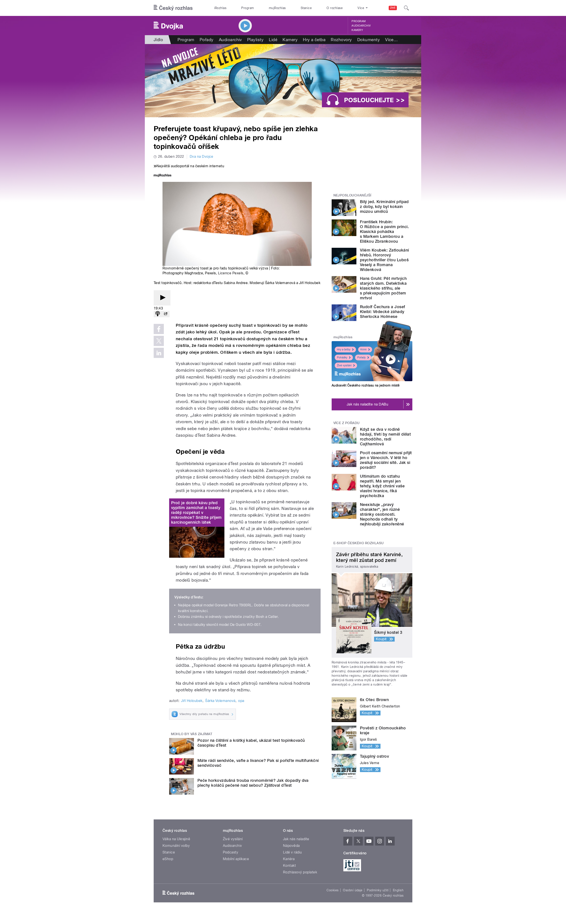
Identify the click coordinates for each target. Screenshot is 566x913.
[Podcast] (158, 314)
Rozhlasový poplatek (300, 872)
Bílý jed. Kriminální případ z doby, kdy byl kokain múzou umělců (384, 206)
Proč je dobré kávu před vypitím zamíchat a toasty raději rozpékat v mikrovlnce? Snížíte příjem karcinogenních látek (196, 512)
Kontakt (289, 865)
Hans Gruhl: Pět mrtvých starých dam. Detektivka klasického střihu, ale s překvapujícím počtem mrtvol (383, 288)
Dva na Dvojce (201, 156)
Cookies (332, 890)
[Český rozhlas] (173, 8)
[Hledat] (406, 8)
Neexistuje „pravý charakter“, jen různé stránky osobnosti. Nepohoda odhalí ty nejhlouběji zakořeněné (382, 514)
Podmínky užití (377, 890)
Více (391, 39)
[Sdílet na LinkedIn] (159, 353)
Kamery (357, 30)
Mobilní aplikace (236, 859)
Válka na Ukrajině (176, 839)
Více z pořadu (346, 423)
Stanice (306, 8)
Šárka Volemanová (220, 701)
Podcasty (230, 852)
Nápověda (291, 846)
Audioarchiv (361, 25)
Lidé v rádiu (292, 852)
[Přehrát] (162, 298)
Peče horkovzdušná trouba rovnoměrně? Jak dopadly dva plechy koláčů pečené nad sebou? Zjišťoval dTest (253, 783)
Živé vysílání (344, 365)
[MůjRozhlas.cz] (162, 176)
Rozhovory (341, 39)
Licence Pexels (230, 273)
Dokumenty (368, 39)
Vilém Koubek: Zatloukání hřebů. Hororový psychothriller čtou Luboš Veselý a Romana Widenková (384, 260)
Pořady (207, 39)
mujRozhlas (277, 8)
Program (247, 8)
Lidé (273, 39)
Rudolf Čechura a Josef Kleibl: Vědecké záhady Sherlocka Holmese (382, 311)
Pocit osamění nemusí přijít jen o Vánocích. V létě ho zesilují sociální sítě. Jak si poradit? (386, 460)
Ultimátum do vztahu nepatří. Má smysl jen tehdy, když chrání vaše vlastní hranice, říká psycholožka (382, 486)
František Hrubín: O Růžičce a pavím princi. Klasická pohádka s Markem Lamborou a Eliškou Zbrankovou (384, 231)
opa (241, 701)
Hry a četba (314, 39)
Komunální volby (176, 846)
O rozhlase (335, 8)
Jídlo (158, 39)
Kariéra (288, 859)
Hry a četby (343, 349)
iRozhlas (220, 8)
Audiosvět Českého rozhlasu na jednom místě (366, 385)
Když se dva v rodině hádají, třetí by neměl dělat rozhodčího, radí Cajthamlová (385, 436)
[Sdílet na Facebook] (159, 329)
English (398, 890)
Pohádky (342, 357)
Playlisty (255, 39)
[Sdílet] (166, 314)
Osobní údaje (353, 890)
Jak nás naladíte (296, 839)
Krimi (363, 349)
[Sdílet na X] (159, 341)
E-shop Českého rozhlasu (358, 543)
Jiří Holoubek (191, 701)
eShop (168, 859)
